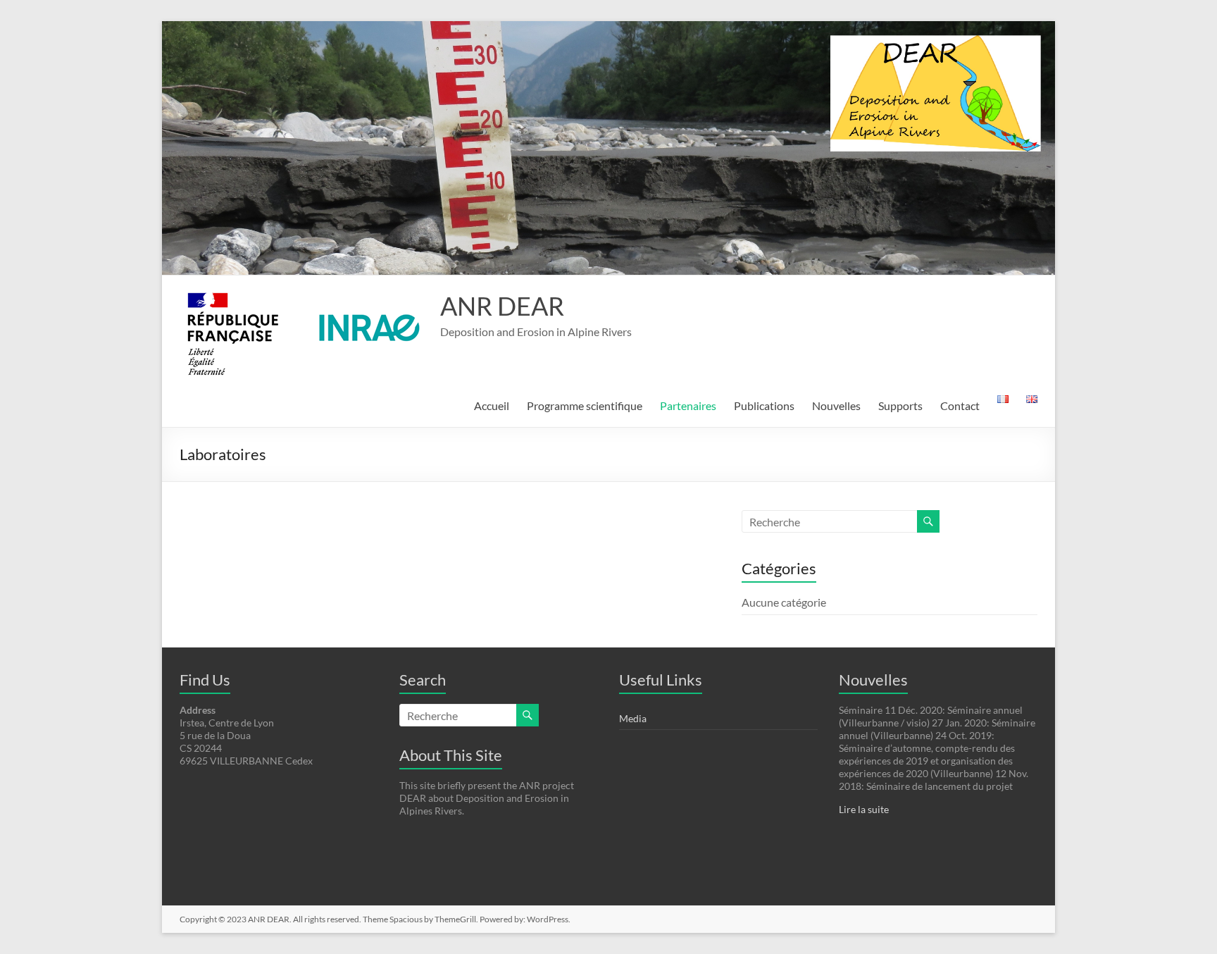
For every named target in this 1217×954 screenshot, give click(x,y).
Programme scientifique (584, 405)
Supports (900, 405)
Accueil (491, 405)
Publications (764, 405)
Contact (960, 405)
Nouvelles (836, 405)
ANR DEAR (502, 305)
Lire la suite (864, 809)
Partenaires (688, 405)
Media (633, 718)
